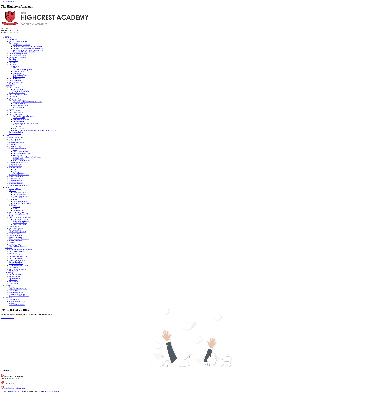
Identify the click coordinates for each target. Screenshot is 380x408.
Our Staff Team (13, 61)
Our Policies (12, 59)
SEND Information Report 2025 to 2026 (25, 123)
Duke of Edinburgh (19, 173)
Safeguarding (9, 273)
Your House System (15, 146)
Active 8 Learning (18, 107)
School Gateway (18, 210)
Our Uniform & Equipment (17, 232)
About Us (8, 37)
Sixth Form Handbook (16, 264)
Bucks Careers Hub (19, 77)
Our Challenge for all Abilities (18, 94)
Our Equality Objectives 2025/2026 (24, 52)
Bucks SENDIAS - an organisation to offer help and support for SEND (35, 130)
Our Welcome (13, 39)
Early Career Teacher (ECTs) (18, 289)
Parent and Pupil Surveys (20, 223)
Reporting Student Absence (17, 301)
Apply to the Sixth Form (16, 255)
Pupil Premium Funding (16, 235)
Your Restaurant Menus (16, 180)
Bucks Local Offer (18, 128)
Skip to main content (7, 1)
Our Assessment (14, 98)
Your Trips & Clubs (15, 167)
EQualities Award (18, 71)
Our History (12, 84)
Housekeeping (13, 281)
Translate (15, 32)
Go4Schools (16, 207)
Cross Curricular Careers (20, 151)
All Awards (16, 66)
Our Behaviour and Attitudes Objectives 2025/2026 (29, 48)
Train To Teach (13, 290)
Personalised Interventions (21, 119)
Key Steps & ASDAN (20, 125)
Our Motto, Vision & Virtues (18, 41)
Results (11, 216)
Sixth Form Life (14, 253)
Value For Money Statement (17, 246)
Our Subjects (13, 96)
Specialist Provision (19, 121)
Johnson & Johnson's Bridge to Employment (26, 157)
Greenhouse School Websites (50, 391)
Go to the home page (7, 318)
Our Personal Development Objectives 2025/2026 (28, 50)
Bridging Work (13, 271)
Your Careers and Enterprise (17, 148)
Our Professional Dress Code (18, 257)
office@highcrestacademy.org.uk (14, 388)
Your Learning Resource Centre (19, 175)
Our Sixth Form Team (15, 262)
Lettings (11, 303)
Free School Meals (14, 233)
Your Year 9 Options (15, 141)
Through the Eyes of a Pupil (21, 91)
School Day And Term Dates (22, 203)
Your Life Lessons (14, 178)
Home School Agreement (17, 212)
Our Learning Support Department (23, 116)
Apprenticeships (18, 155)
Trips (14, 169)
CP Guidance (13, 280)
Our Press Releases (15, 78)
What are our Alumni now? (21, 160)
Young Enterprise (18, 159)
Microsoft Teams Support (20, 105)
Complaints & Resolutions (17, 305)
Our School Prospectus (16, 82)
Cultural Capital (14, 226)
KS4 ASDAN (17, 127)
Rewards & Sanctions (15, 240)
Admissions (12, 191)
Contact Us (8, 297)
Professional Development (17, 294)
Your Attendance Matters (16, 143)
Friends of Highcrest (15, 244)
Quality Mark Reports (19, 224)
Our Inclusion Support (16, 112)
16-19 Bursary (13, 267)
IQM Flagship (17, 73)
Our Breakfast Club (15, 230)
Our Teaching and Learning (17, 100)
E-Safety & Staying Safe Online (19, 239)
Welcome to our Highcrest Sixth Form (20, 249)
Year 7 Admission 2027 (20, 192)
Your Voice (12, 144)
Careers (15, 150)
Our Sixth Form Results (16, 258)
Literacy (11, 109)
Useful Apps (13, 205)
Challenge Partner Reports (21, 221)
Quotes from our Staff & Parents (19, 296)
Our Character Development (17, 57)
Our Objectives (13, 43)
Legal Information (13, 391)
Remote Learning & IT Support (18, 185)
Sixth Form (8, 248)
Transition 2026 (17, 198)
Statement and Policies (16, 274)
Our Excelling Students (16, 132)
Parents (7, 187)
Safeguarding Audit (15, 278)
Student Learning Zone (16, 137)
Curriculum (8, 86)
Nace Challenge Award (20, 75)
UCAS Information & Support (18, 265)
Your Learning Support (16, 176)
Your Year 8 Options (15, 139)
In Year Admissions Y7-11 (21, 196)
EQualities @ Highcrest (16, 237)
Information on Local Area (17, 292)
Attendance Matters (15, 189)
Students (7, 135)
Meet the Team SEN (19, 118)
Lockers (11, 242)
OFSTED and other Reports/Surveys (20, 217)
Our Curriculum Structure (17, 93)
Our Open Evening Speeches (18, 54)
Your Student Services (16, 184)
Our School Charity (15, 80)
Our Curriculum (14, 87)
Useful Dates (13, 200)
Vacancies (8, 285)
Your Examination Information (18, 162)
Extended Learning (19, 103)
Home (7, 36)
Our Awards (12, 64)
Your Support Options (15, 164)
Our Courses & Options (16, 251)
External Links (13, 283)
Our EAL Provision (15, 134)
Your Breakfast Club (15, 166)
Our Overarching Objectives (21, 45)
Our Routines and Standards (17, 55)
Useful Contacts (14, 299)
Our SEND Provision (15, 114)
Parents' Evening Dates (20, 201)
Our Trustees (13, 62)
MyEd (15, 208)
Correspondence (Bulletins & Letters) (20, 214)
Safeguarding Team (15, 276)
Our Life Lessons (14, 110)
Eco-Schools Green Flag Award (23, 70)
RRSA (15, 68)
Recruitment (12, 287)
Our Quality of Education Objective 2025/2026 (27, 46)
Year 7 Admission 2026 (20, 194)
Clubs (14, 171)
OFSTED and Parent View (21, 219)
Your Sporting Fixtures (16, 182)
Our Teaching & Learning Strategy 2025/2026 (27, 102)
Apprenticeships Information (18, 269)
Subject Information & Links (22, 153)
